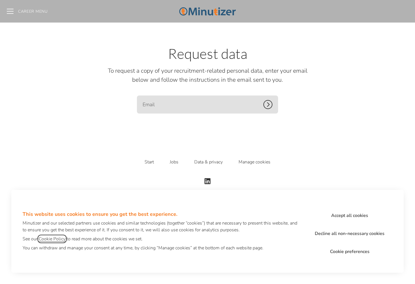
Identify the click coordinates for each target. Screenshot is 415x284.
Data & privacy (208, 162)
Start (149, 162)
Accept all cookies (349, 215)
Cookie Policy (52, 239)
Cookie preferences (350, 251)
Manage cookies (254, 162)
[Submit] (270, 105)
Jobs (174, 162)
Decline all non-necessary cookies (350, 233)
